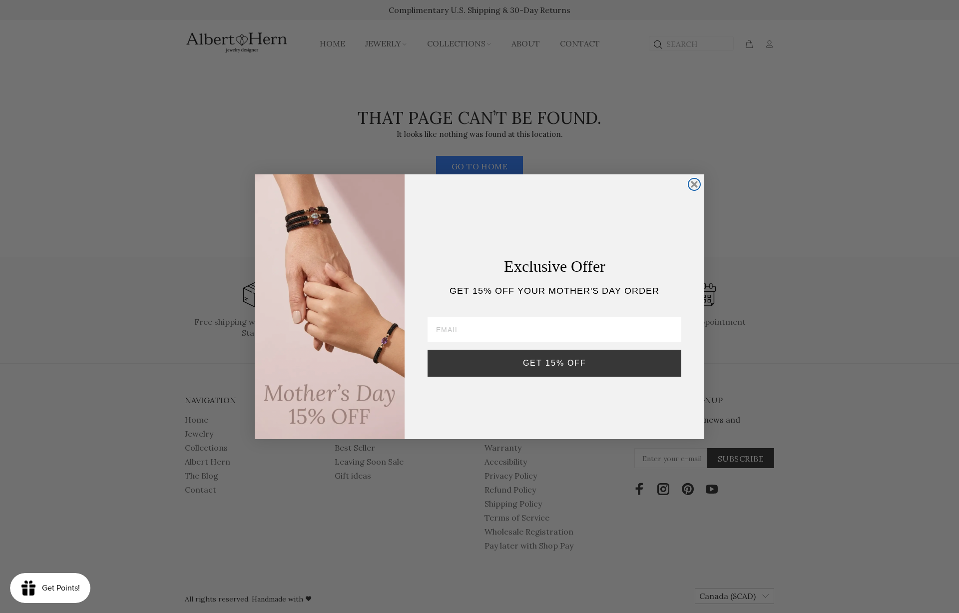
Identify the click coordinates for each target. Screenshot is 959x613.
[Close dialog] (694, 184)
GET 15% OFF (554, 363)
